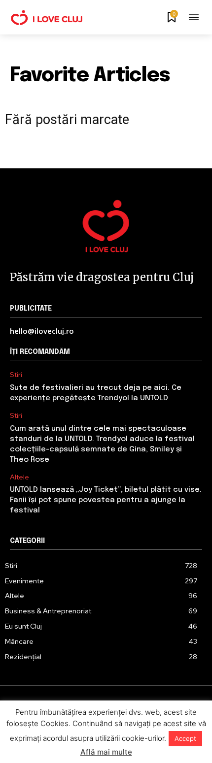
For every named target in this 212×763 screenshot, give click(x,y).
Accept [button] (185, 738)
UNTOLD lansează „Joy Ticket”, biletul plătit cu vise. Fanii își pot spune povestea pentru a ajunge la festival (106, 500)
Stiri (16, 375)
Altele (19, 477)
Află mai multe (106, 752)
